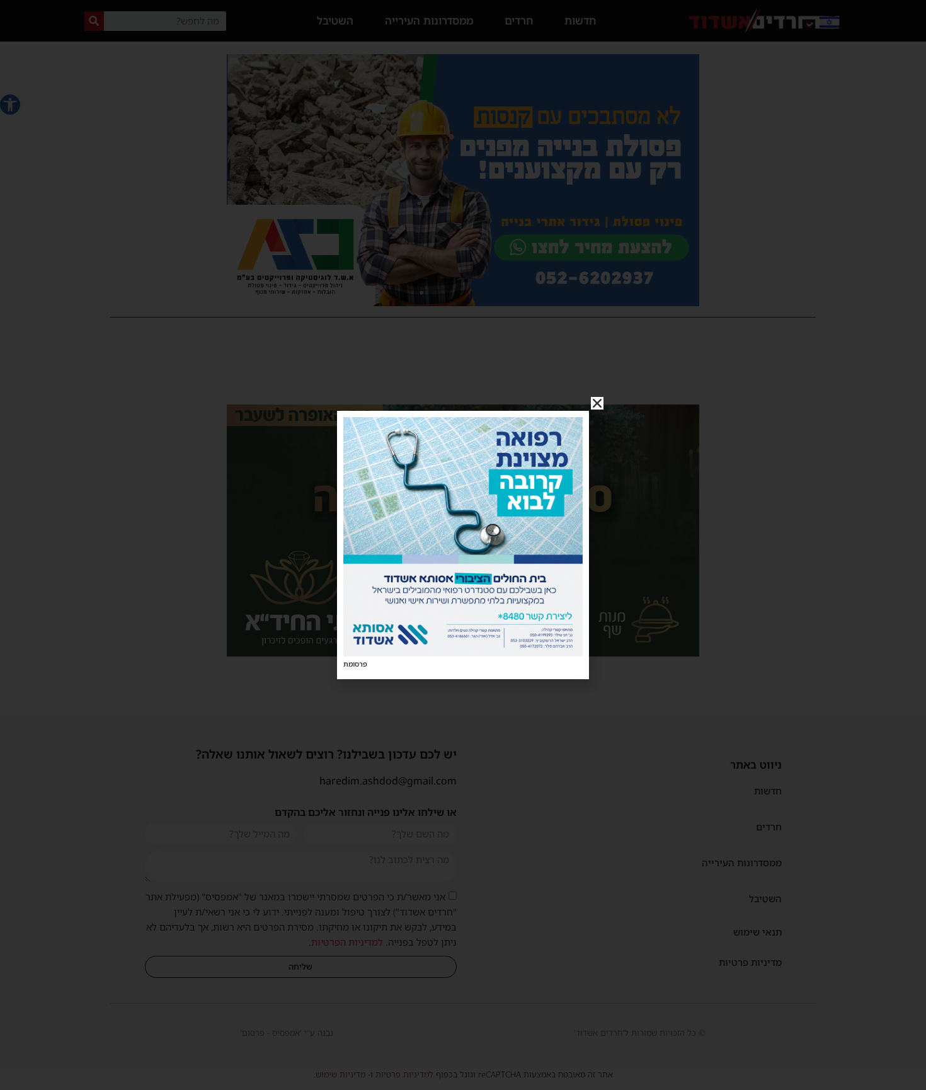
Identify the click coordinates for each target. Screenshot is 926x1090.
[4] (463, 652)
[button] (597, 403)
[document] (463, 545)
